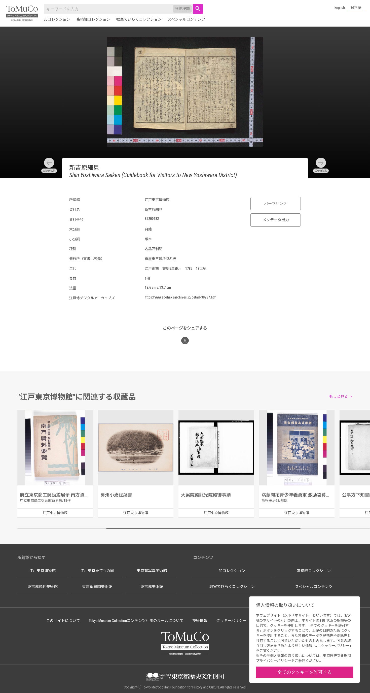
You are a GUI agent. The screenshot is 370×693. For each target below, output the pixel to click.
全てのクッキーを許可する (304, 672)
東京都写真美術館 (152, 571)
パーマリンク (275, 203)
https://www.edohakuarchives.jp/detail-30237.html (181, 297)
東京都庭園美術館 (97, 586)
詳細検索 (182, 9)
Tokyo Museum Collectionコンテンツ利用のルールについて (136, 620)
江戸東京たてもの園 (97, 571)
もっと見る (338, 396)
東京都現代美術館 (42, 586)
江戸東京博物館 (42, 571)
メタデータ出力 (276, 220)
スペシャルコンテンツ (186, 19)
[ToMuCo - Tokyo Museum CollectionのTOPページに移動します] (22, 13)
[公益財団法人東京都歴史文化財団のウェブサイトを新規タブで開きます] (185, 677)
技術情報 (199, 620)
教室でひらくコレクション (139, 19)
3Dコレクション (57, 19)
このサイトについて (63, 620)
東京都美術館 (151, 586)
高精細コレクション (93, 19)
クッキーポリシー (231, 620)
